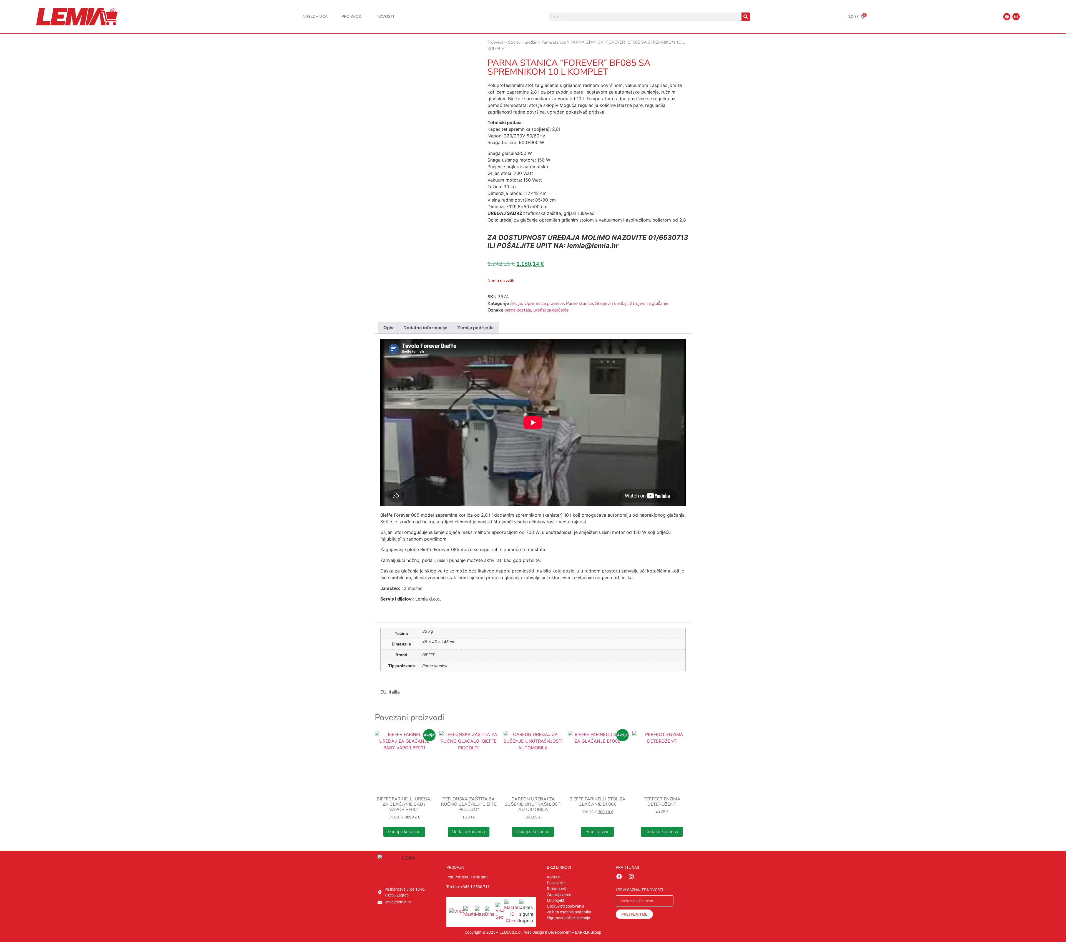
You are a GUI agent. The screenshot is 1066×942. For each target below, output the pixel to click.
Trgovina (495, 42)
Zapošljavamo (559, 894)
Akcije (516, 303)
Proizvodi (352, 16)
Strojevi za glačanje (649, 303)
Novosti (385, 16)
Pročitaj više (597, 831)
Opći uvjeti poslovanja (565, 906)
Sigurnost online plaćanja (568, 918)
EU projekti (556, 900)
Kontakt (554, 877)
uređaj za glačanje (551, 310)
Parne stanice (553, 42)
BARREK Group (588, 932)
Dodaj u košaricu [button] (404, 831)
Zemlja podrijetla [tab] (475, 327)
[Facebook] (1006, 16)
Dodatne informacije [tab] (425, 327)
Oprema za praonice (544, 303)
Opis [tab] (388, 327)
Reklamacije (557, 888)
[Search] (745, 16)
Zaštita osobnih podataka (569, 912)
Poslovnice (556, 883)
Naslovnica (315, 16)
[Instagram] (1015, 16)
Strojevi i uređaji (522, 42)
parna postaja (517, 310)
